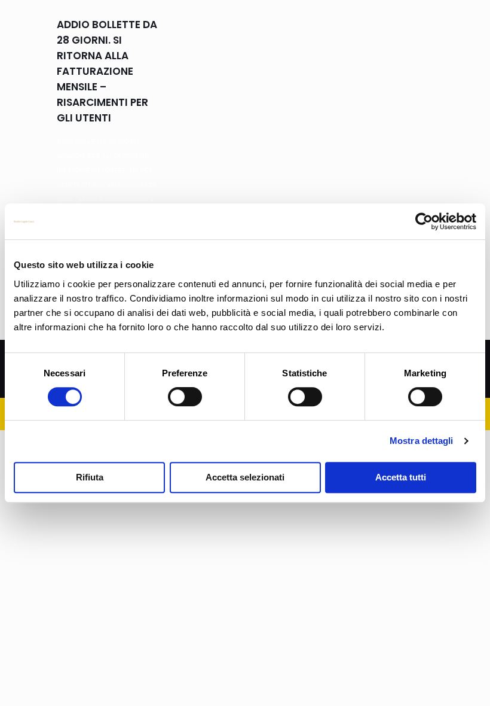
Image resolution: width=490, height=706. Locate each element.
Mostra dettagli (422, 441)
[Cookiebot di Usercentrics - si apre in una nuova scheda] (424, 221)
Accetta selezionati (245, 477)
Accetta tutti (400, 477)
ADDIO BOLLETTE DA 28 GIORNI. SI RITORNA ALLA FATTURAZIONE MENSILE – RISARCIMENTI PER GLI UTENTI (107, 71)
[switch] (185, 396)
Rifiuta (89, 477)
